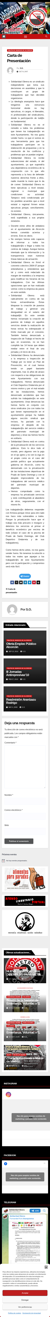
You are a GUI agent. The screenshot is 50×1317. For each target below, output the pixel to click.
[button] (46, 1267)
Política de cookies (14, 1313)
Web (6, 825)
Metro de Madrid (19, 968)
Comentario (10, 743)
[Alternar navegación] (25, 36)
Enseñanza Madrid (14, 997)
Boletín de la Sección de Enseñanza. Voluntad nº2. (23, 1002)
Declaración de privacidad (31, 1313)
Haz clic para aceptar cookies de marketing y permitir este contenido (25, 1176)
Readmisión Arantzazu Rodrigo (21, 701)
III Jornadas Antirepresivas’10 (17, 673)
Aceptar (25, 1293)
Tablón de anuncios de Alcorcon (20, 50)
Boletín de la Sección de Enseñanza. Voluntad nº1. (23, 1031)
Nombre (8, 795)
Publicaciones (28, 1022)
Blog (9, 968)
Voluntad (26, 997)
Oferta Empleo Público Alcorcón (21, 645)
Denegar (25, 1300)
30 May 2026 (14, 1008)
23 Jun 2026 (14, 979)
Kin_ (26, 979)
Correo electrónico (13, 810)
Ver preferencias (25, 1307)
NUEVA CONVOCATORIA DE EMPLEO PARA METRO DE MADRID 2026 (24, 974)
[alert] (25, 860)
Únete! (26, 576)
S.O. (21, 68)
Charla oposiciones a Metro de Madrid (24, 1059)
